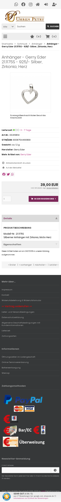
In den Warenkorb (43, 199)
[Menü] (5, 36)
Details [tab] (8, 218)
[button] (8, 26)
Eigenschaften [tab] (12, 244)
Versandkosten (52, 188)
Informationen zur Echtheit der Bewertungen (31, 498)
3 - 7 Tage (26, 130)
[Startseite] (38, 4)
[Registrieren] (55, 4)
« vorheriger (25, 264)
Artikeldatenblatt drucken (18, 163)
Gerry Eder (25, 154)
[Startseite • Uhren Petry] (30, 16)
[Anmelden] (46, 4)
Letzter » (53, 264)
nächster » (40, 264)
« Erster (12, 264)
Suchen (52, 26)
